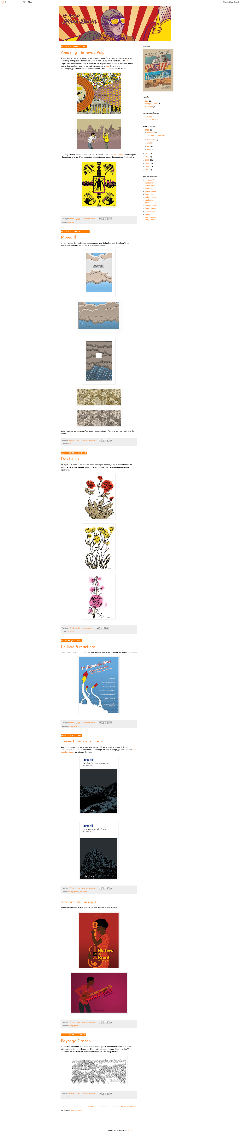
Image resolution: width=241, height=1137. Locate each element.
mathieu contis (150, 191)
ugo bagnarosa (150, 183)
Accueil (90, 1106)
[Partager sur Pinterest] (110, 218)
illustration (71, 222)
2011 (147, 157)
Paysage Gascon (76, 1041)
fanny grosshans (151, 220)
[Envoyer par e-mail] (100, 218)
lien (127, 61)
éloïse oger (149, 194)
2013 (147, 130)
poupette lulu (150, 211)
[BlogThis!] (102, 218)
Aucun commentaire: (89, 219)
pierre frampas (150, 217)
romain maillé (150, 186)
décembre (151, 133)
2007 (147, 170)
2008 (147, 167)
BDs (69, 444)
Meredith (69, 237)
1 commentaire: (87, 628)
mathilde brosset (151, 197)
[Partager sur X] (105, 218)
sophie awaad (150, 209)
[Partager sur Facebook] (108, 218)
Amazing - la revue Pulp (83, 53)
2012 (147, 154)
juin (148, 146)
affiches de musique (79, 902)
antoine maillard (151, 206)
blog (107, 66)
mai (148, 149)
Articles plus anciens (128, 1106)
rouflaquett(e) (150, 180)
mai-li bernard (150, 189)
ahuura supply (150, 203)
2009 (147, 163)
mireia (147, 214)
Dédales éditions (151, 120)
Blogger (130, 1130)
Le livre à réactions (78, 647)
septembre (151, 140)
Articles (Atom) (76, 1111)
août (149, 143)
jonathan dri (149, 200)
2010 (147, 160)
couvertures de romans (81, 741)
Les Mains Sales (116, 155)
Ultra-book (149, 117)
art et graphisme (73, 726)
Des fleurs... (71, 459)
